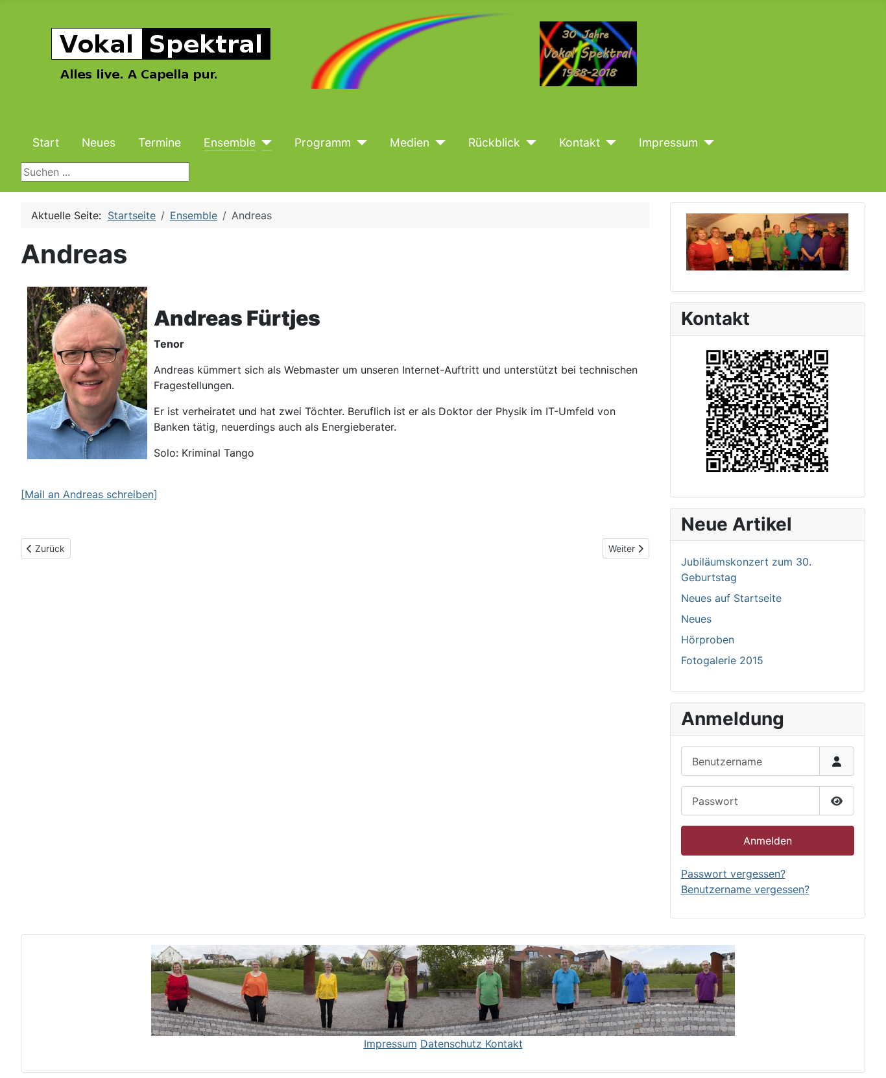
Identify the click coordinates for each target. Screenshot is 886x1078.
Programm (322, 142)
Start (45, 142)
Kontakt (579, 142)
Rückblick (494, 142)
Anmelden (767, 840)
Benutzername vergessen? (745, 889)
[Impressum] (706, 142)
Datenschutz (452, 1043)
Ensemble (230, 142)
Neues (98, 142)
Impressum (668, 142)
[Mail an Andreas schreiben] (89, 494)
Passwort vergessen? (733, 873)
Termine (159, 142)
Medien (409, 142)
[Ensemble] (264, 142)
